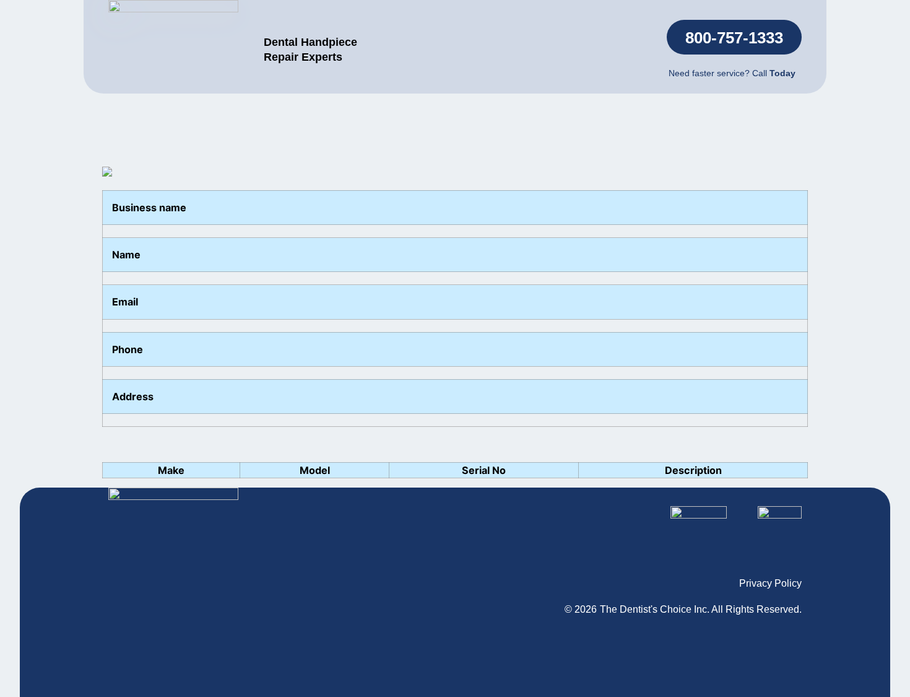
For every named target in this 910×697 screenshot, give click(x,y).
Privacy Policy (770, 583)
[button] (734, 37)
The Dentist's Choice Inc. (654, 609)
